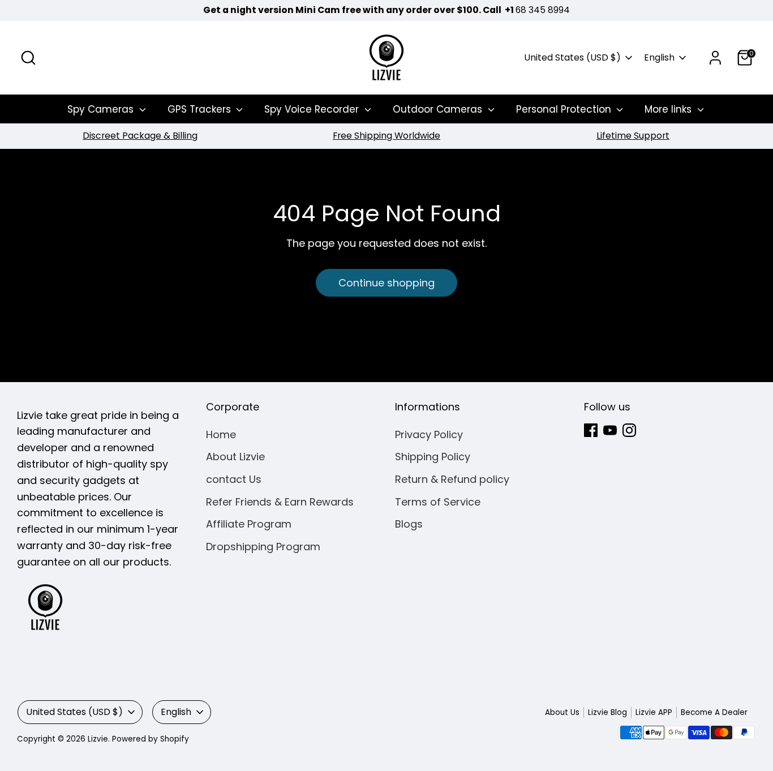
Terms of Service (437, 502)
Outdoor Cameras (439, 109)
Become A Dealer (714, 712)
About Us (562, 712)
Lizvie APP (653, 712)
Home (221, 434)
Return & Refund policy (452, 479)
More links (669, 109)
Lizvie (98, 739)
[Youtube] (610, 430)
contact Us (233, 479)
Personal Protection (565, 109)
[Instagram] (629, 430)
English (659, 58)
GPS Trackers (201, 109)
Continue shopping (386, 283)
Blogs (409, 524)
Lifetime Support (632, 135)
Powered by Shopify (150, 739)
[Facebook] (591, 430)
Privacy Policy (429, 434)
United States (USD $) (572, 58)
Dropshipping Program (263, 546)
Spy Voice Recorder (313, 109)
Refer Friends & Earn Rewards (280, 502)
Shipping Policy (432, 456)
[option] (140, 136)
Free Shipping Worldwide (386, 135)
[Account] (715, 57)
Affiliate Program (248, 524)
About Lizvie (235, 456)
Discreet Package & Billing (140, 135)
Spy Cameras (101, 109)
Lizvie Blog (607, 712)
